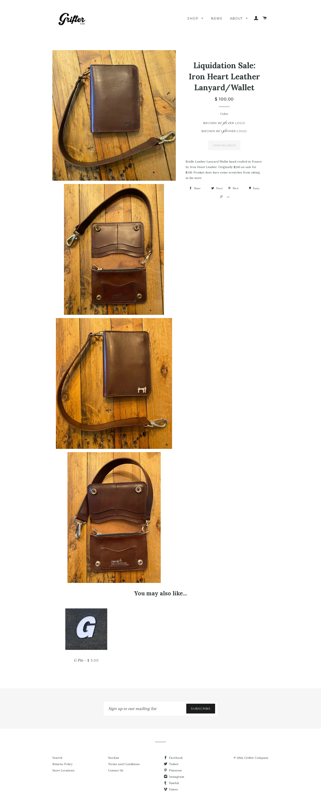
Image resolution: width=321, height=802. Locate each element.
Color (224, 114)
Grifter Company (256, 758)
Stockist (113, 758)
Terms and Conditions (124, 764)
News (217, 18)
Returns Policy (62, 764)
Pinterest (175, 770)
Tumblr (173, 783)
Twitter (173, 764)
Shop (193, 18)
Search (57, 758)
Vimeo (173, 789)
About (237, 18)
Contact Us (115, 770)
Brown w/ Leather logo (224, 131)
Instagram (176, 777)
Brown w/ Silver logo (224, 123)
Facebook (175, 758)
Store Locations (63, 770)
